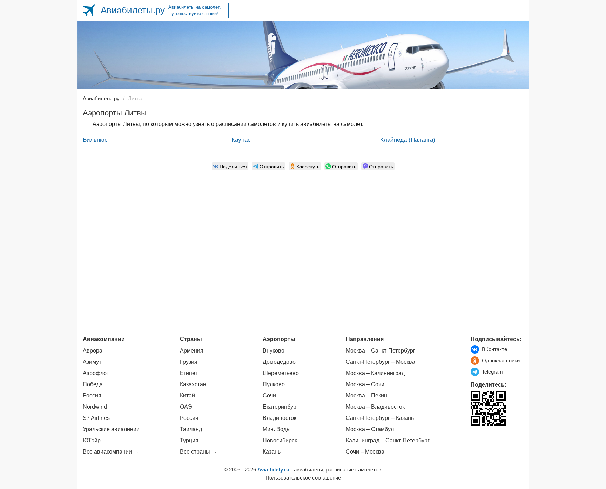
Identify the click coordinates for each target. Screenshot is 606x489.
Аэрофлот (96, 373)
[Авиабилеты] (89, 10)
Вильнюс (95, 139)
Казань (272, 452)
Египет (188, 373)
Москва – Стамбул (370, 429)
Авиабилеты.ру (133, 10)
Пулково (274, 384)
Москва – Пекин (366, 395)
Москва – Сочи (365, 384)
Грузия (188, 362)
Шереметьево (281, 373)
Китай (187, 395)
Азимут (92, 362)
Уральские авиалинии (111, 429)
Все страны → (198, 452)
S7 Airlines (96, 418)
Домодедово (279, 362)
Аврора (92, 351)
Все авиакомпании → (111, 452)
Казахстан (193, 384)
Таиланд (191, 429)
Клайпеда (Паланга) (407, 139)
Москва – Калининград (375, 373)
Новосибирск (280, 440)
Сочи (269, 395)
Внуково (273, 351)
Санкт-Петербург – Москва (380, 362)
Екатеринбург (280, 407)
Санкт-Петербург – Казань (380, 418)
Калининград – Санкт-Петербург (388, 440)
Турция (189, 440)
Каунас (241, 139)
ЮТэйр (92, 440)
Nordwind (95, 407)
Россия (92, 395)
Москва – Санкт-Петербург (380, 351)
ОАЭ (186, 407)
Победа (93, 384)
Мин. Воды (277, 429)
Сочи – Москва (365, 452)
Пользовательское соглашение (303, 478)
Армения (191, 351)
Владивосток (279, 418)
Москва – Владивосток (375, 407)
